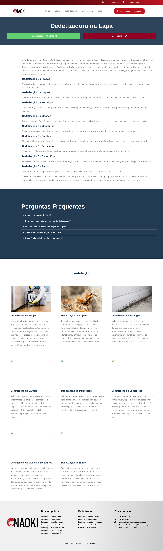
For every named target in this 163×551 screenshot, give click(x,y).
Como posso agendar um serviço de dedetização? (48, 221)
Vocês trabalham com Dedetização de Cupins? (46, 227)
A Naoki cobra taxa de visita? (38, 215)
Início (47, 11)
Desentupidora (71, 11)
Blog (100, 11)
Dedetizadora (87, 11)
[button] (89, 215)
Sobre (57, 11)
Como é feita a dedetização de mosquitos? (44, 238)
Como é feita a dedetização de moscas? (43, 232)
